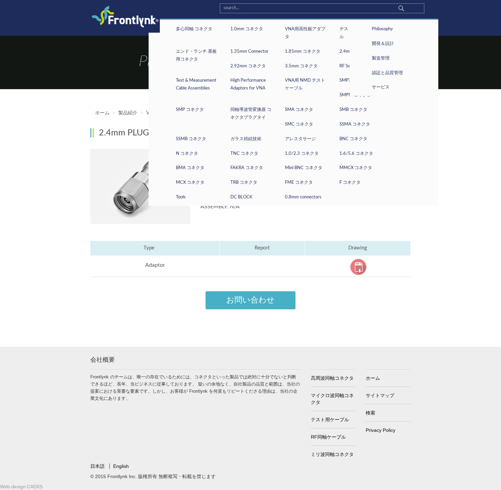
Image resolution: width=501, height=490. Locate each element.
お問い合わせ (250, 300)
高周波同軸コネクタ (332, 378)
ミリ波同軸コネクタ (332, 454)
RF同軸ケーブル (328, 437)
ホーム (373, 378)
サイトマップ (380, 395)
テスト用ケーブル (330, 419)
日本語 (98, 466)
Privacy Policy (380, 430)
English (121, 466)
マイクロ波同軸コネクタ (332, 399)
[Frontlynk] (122, 16)
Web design (13, 486)
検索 (370, 412)
